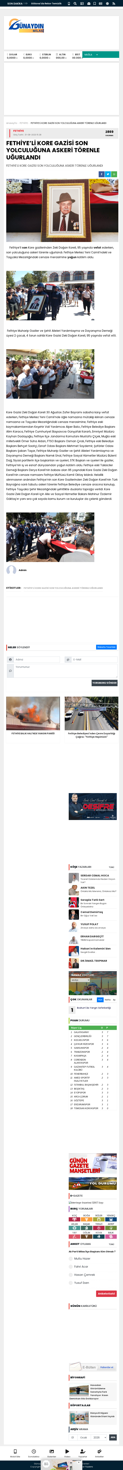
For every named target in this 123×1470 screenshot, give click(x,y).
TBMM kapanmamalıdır (92, 939)
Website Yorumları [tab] (106, 647)
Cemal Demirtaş (92, 912)
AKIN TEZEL (88, 888)
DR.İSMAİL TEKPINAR (94, 961)
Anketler (99, 1456)
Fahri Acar (81, 1267)
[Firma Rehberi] (89, 3)
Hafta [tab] (108, 999)
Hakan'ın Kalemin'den (96, 948)
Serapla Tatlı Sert (92, 900)
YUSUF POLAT (89, 924)
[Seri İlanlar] (94, 3)
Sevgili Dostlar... (89, 952)
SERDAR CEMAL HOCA (95, 875)
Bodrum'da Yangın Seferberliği (91, 1010)
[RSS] (114, 3)
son (24, 248)
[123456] (93, 1335)
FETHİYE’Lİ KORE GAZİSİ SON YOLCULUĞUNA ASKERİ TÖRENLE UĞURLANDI (63, 588)
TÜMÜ (111, 867)
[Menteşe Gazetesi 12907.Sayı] (86, 1202)
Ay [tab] (114, 999)
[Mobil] (68, 3)
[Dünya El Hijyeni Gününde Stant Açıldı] (79, 1417)
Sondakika (33, 1456)
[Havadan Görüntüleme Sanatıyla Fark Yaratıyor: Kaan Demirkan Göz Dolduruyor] (79, 1389)
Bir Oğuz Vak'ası (89, 915)
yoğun (72, 257)
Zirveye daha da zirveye (93, 927)
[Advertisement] (58, 40)
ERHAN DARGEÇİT (92, 936)
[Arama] (75, 3)
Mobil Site (15, 1456)
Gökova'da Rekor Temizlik (46, 3)
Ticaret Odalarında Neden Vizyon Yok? (98, 881)
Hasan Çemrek (84, 1275)
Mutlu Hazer (82, 1259)
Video (67, 1456)
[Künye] (107, 3)
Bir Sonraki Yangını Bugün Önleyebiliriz (94, 905)
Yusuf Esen (81, 1283)
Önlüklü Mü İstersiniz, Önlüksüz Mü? (98, 891)
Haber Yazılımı (85, 1466)
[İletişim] (82, 3)
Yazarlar (82, 1456)
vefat (97, 248)
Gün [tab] (100, 999)
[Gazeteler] (100, 3)
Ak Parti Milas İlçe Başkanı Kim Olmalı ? (92, 1251)
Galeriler (51, 1456)
